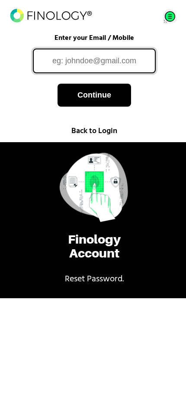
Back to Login (94, 131)
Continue (94, 95)
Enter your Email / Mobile (94, 38)
